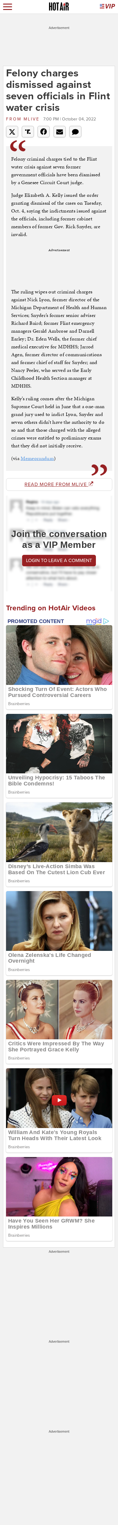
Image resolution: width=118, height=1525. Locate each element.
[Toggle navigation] (7, 7)
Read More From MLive (56, 484)
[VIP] (107, 7)
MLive (24, 119)
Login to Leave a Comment (59, 561)
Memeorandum (37, 458)
